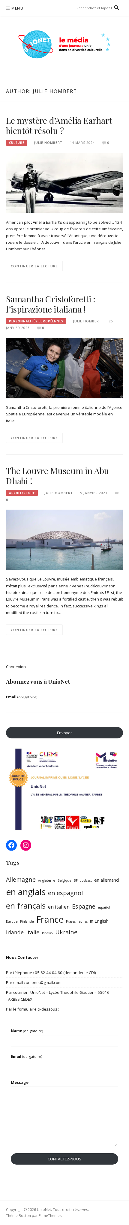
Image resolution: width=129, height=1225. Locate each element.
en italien (59, 906)
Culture (16, 143)
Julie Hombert (48, 143)
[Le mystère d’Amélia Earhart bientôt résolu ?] (64, 182)
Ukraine (66, 932)
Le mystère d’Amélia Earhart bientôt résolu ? (59, 125)
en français (26, 905)
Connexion (16, 666)
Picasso (47, 933)
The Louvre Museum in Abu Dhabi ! (57, 475)
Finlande (27, 921)
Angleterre (46, 880)
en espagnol (65, 893)
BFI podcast (83, 880)
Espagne (83, 906)
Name (27, 1030)
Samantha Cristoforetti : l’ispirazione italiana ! (50, 304)
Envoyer (64, 732)
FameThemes (50, 1215)
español (104, 907)
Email (21, 697)
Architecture (22, 493)
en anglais (26, 892)
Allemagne (21, 879)
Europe (12, 921)
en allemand (106, 880)
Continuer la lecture (34, 266)
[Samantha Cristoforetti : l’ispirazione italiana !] (64, 368)
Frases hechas (77, 921)
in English (99, 921)
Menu (17, 8)
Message (19, 1082)
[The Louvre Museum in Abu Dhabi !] (64, 539)
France (50, 919)
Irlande (15, 932)
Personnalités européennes (36, 321)
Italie (33, 932)
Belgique (64, 880)
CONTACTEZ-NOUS (64, 1159)
